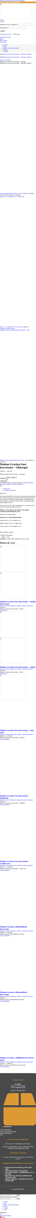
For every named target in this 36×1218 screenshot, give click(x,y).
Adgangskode (4, 27)
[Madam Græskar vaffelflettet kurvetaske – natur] (13, 1027)
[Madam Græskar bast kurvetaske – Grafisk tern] (13, 831)
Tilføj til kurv (4, 481)
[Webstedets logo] (16, 18)
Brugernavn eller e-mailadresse (9, 24)
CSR (1, 1135)
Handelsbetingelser (6, 1133)
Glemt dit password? (5, 34)
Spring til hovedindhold (18, 0)
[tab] (6, 488)
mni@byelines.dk (20, 1087)
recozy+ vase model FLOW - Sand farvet (11, 327)
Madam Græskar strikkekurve (21, 193)
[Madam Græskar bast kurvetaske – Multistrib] (13, 765)
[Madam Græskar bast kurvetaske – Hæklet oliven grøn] (13, 571)
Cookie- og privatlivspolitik (8, 1131)
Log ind (2, 31)
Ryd (7, 479)
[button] (3, 610)
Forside (2, 193)
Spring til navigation (6, 0)
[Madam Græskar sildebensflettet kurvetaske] (13, 896)
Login (5, 1209)
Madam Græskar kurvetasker (25, 605)
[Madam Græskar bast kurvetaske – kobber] (13, 637)
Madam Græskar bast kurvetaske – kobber (18, 667)
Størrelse (3, 478)
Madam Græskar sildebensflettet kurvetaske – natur (14, 460)
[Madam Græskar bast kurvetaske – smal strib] (13, 700)
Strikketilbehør (8, 193)
